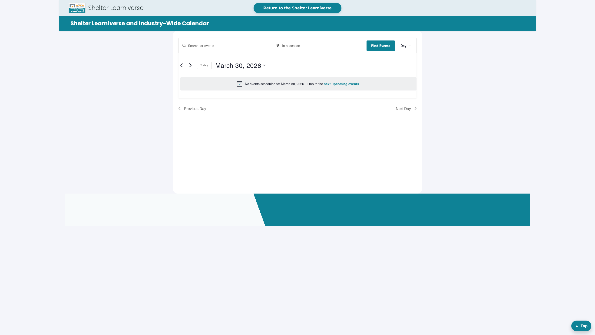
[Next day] (190, 65)
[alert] (298, 83)
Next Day (403, 108)
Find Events (380, 45)
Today (204, 65)
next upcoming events (341, 83)
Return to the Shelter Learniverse (297, 8)
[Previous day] (181, 65)
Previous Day (195, 108)
